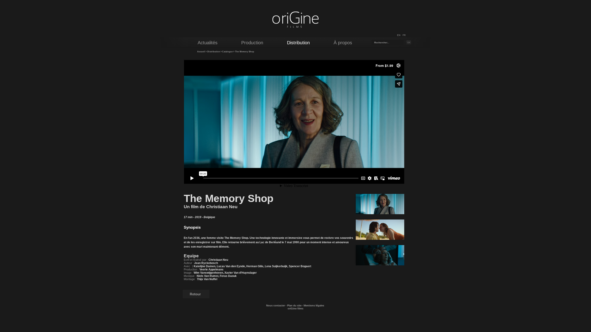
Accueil (201, 51)
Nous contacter (275, 305)
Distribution (213, 51)
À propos (343, 42)
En (398, 35)
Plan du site (294, 305)
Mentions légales (314, 305)
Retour (195, 294)
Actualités (207, 42)
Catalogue (227, 51)
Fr (404, 35)
